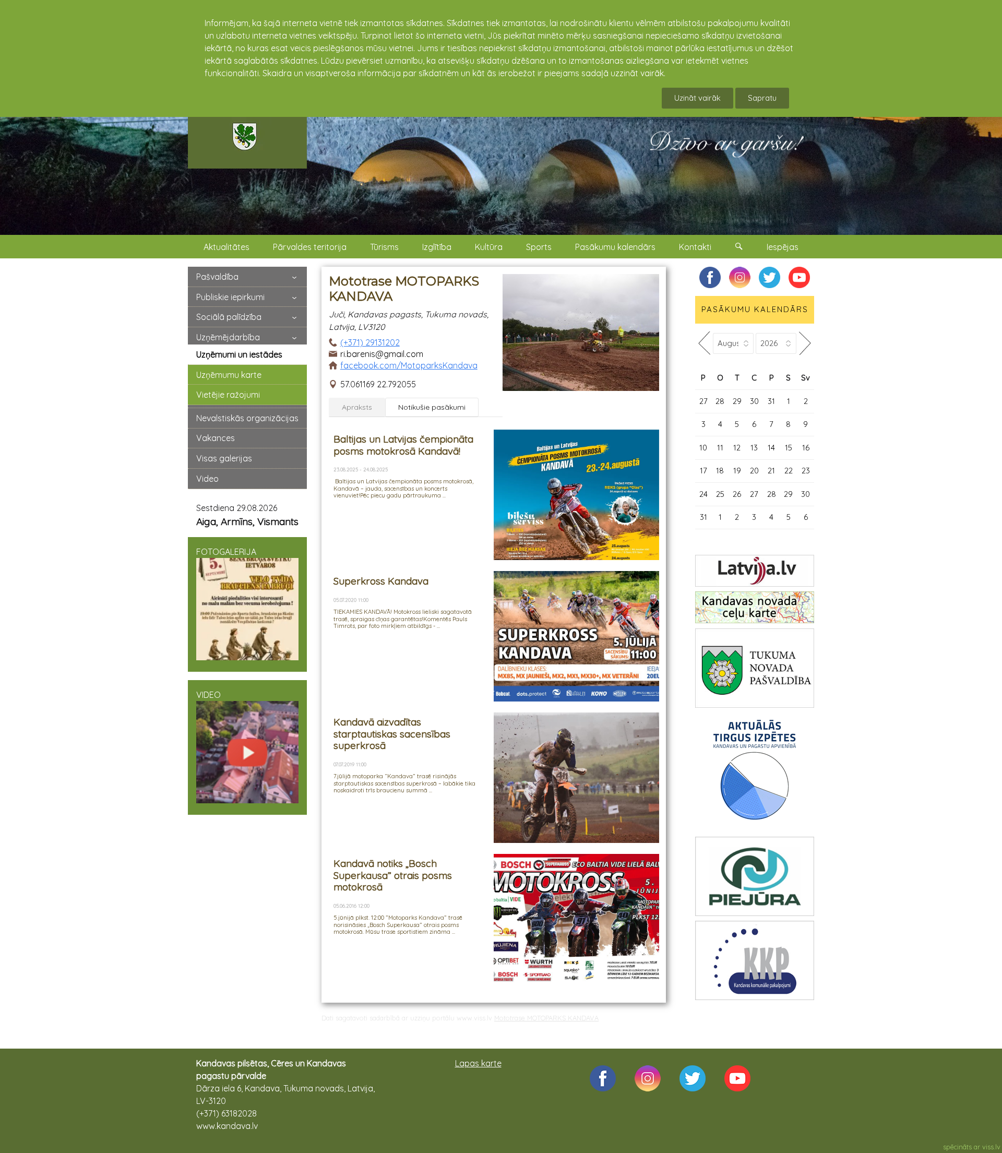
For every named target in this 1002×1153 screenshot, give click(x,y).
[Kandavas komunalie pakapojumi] (754, 960)
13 (754, 448)
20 (754, 471)
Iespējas (782, 247)
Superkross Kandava (380, 581)
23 (806, 471)
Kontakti (695, 247)
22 (788, 471)
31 (771, 401)
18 (720, 471)
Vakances (215, 438)
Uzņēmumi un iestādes (239, 354)
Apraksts (357, 407)
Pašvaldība (217, 276)
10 (703, 448)
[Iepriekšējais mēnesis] (704, 343)
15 (788, 448)
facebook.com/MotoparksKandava (409, 365)
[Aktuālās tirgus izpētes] (754, 771)
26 (737, 494)
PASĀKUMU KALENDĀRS (754, 309)
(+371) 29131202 (370, 342)
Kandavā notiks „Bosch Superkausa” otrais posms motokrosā (392, 875)
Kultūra (489, 247)
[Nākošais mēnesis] (805, 343)
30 (754, 401)
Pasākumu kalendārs (615, 247)
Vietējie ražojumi (228, 394)
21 (771, 471)
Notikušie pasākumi (432, 407)
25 (720, 494)
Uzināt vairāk (697, 98)
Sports (539, 247)
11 (720, 448)
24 (703, 494)
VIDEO (208, 695)
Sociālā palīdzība (228, 317)
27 (703, 401)
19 (737, 471)
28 (719, 401)
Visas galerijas (224, 458)
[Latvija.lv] (754, 571)
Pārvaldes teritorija (310, 247)
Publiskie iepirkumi (230, 297)
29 (737, 401)
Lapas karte (478, 1063)
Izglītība (436, 247)
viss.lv (991, 1147)
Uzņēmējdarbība (228, 337)
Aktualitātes (226, 247)
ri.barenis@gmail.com (381, 354)
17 (703, 471)
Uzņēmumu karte (228, 375)
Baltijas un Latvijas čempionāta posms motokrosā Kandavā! (403, 445)
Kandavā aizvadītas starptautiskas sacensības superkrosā (391, 734)
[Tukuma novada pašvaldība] (754, 668)
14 (771, 448)
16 (805, 448)
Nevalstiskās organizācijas (247, 418)
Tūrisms (384, 247)
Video (207, 478)
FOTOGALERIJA (226, 551)
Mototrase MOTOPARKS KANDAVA (546, 1018)
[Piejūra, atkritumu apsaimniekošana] (754, 876)
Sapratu (762, 98)
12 (737, 448)
